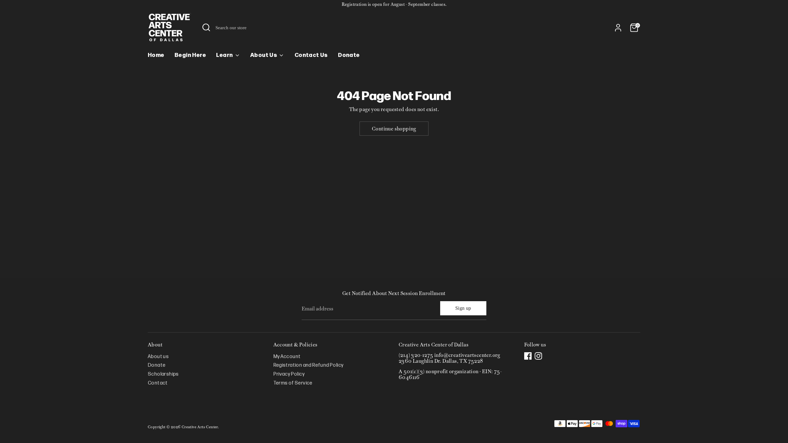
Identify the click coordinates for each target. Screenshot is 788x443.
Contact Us (311, 55)
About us (158, 357)
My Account (287, 357)
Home (156, 55)
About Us (264, 55)
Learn (225, 55)
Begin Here (190, 55)
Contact (158, 383)
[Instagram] (538, 356)
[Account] (618, 28)
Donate (349, 55)
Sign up (463, 308)
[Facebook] (528, 356)
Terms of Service (292, 383)
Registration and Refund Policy (308, 365)
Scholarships (163, 374)
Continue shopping (394, 129)
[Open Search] (206, 27)
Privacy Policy (289, 374)
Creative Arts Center (200, 427)
